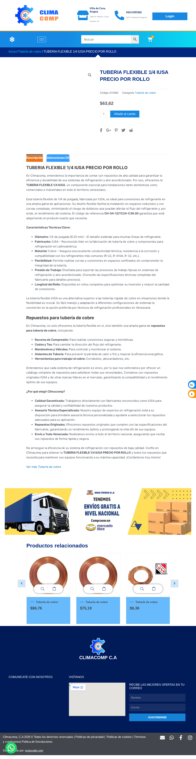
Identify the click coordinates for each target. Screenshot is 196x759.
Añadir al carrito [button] (54, 588)
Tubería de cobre (29, 51)
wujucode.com (34, 750)
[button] (89, 75)
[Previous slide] (21, 583)
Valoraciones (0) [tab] (58, 158)
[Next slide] (174, 583)
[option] (48, 588)
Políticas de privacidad (89, 736)
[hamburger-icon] (41, 39)
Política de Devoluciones (37, 741)
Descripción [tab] (34, 158)
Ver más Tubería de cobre (43, 467)
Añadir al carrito (125, 114)
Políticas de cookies (119, 736)
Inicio (12, 51)
